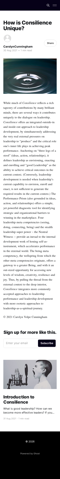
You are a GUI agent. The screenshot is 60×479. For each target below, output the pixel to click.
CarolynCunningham (18, 46)
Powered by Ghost (30, 453)
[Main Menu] (54, 5)
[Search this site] (48, 5)
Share (50, 43)
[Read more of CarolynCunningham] (7, 38)
